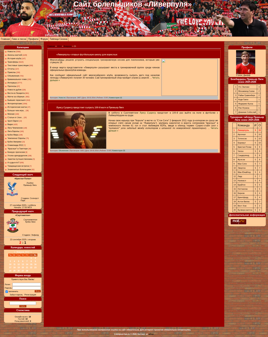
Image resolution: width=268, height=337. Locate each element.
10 (10, 264)
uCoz (151, 334)
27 (23, 271)
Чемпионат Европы (16, 138)
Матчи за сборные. (16, 96)
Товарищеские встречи (18, 166)
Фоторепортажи (14, 103)
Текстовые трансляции (18, 65)
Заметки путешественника (19, 159)
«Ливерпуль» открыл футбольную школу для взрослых (86, 54)
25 (14, 271)
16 (35, 264)
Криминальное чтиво (17, 79)
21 (27, 267)
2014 (59, 46)
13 (23, 264)
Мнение (11, 114)
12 (19, 264)
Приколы (11, 72)
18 (14, 267)
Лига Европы (13, 131)
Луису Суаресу (148, 113)
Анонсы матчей (14, 55)
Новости (11, 51)
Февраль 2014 (22, 252)
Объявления (13, 76)
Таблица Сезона (58, 39)
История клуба (14, 58)
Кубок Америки (14, 142)
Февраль (68, 46)
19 (19, 267)
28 (27, 271)
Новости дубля (14, 90)
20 (23, 267)
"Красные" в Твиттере (17, 149)
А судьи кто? (13, 162)
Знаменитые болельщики (19, 169)
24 (10, 271)
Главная (5, 39)
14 (27, 264)
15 (31, 264)
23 (35, 267)
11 (14, 264)
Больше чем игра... (16, 110)
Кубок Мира (12, 135)
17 (10, 267)
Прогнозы (11, 86)
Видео (10, 124)
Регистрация (30, 295)
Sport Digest (12, 121)
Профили (33, 39)
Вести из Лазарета (16, 93)
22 (31, 267)
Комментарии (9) (118, 151)
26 (19, 271)
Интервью (12, 83)
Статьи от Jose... (15, 117)
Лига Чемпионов (15, 128)
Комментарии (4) (115, 98)
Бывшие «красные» (16, 100)
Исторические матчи (17, 107)
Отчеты (11, 69)
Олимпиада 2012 (15, 145)
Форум (44, 39)
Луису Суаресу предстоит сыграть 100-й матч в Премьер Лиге (90, 107)
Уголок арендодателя (17, 155)
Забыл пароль (16, 295)
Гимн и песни (19, 39)
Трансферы (12, 62)
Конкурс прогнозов (16, 152)
